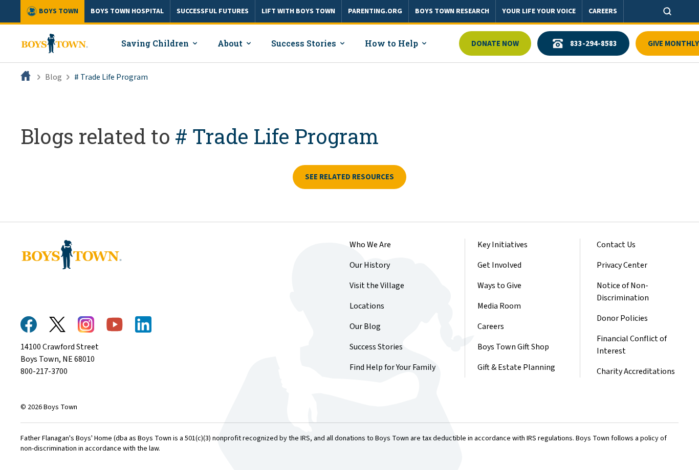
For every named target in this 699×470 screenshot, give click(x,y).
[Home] (26, 77)
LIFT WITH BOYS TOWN (298, 11)
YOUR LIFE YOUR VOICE (539, 11)
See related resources (349, 177)
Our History (370, 265)
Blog (53, 77)
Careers (490, 326)
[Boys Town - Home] (54, 43)
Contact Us (616, 244)
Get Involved (499, 265)
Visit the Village (377, 285)
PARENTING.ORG (375, 11)
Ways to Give (499, 285)
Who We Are (370, 244)
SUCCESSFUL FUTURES (213, 11)
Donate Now (495, 43)
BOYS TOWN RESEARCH (452, 11)
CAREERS (602, 11)
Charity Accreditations (636, 371)
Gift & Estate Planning (516, 367)
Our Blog (365, 326)
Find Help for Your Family (392, 367)
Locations (367, 306)
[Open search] (667, 11)
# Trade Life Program (111, 77)
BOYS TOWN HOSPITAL (127, 11)
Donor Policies (622, 318)
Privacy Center (622, 265)
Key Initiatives (502, 244)
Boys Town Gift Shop (513, 347)
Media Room (499, 306)
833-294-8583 (593, 43)
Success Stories (376, 347)
